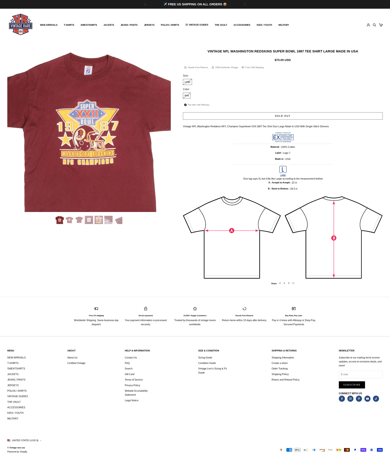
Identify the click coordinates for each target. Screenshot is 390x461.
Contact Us (131, 357)
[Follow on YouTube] (367, 399)
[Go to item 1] (59, 220)
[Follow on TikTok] (376, 399)
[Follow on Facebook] (342, 399)
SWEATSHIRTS (89, 25)
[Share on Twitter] (284, 283)
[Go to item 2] (69, 220)
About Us (72, 357)
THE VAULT (221, 25)
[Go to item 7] (118, 220)
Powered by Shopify (17, 451)
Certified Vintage (76, 363)
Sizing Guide (205, 357)
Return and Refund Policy (286, 379)
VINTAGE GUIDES (17, 396)
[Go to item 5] (98, 220)
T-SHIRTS (69, 25)
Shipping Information (283, 357)
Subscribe (352, 384)
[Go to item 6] (108, 220)
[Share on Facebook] (280, 283)
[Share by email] (293, 283)
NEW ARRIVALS (48, 25)
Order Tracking (280, 368)
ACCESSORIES (242, 25)
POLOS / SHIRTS (170, 25)
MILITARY (283, 25)
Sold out (283, 116)
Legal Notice (131, 400)
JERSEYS (149, 25)
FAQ (127, 363)
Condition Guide (207, 363)
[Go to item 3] (79, 220)
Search (129, 368)
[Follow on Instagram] (350, 399)
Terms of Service (134, 379)
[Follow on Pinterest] (359, 399)
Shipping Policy (280, 374)
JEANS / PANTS (129, 25)
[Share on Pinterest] (289, 283)
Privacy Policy (132, 385)
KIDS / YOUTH (264, 25)
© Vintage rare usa (16, 448)
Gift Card (129, 374)
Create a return (280, 363)
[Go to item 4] (89, 220)
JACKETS (108, 25)
